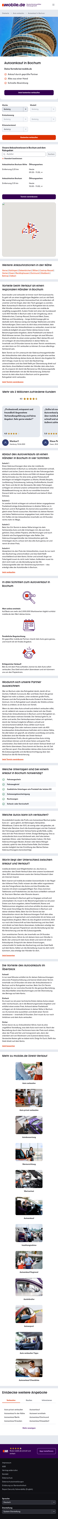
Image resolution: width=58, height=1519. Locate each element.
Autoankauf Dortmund (39, 1417)
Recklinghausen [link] (22, 273)
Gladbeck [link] (45, 273)
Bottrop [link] (5, 276)
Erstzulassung (8, 115)
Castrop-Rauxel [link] (46, 270)
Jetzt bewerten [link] (8, 955)
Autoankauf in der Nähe (14, 1413)
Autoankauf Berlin (12, 1417)
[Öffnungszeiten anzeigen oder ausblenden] (41, 172)
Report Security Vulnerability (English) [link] (17, 1489)
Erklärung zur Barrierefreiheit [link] (14, 1485)
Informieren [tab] (47, 1400)
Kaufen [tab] (29, 1400)
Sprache (6, 1498)
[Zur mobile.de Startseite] (24, 5)
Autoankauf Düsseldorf (39, 1421)
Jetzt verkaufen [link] (8, 572)
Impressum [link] (6, 1463)
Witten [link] (35, 270)
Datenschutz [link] (7, 1478)
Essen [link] (11, 273)
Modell (33, 105)
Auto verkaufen (18, 13)
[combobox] (24, 154)
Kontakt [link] (5, 1474)
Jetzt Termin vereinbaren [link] (12, 382)
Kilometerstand (9, 125)
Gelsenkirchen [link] (25, 270)
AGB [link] (4, 1466)
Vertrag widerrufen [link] (10, 1470)
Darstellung (7, 1508)
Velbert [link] (13, 276)
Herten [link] (5, 273)
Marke (5, 105)
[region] (29, 791)
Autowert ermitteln (38, 1413)
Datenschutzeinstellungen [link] (13, 1482)
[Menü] (53, 5)
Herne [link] (4, 270)
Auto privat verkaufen (13, 1409)
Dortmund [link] (35, 273)
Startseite (5, 13)
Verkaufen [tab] (11, 1400)
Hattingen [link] (13, 270)
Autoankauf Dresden (13, 1421)
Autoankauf (35, 1409)
